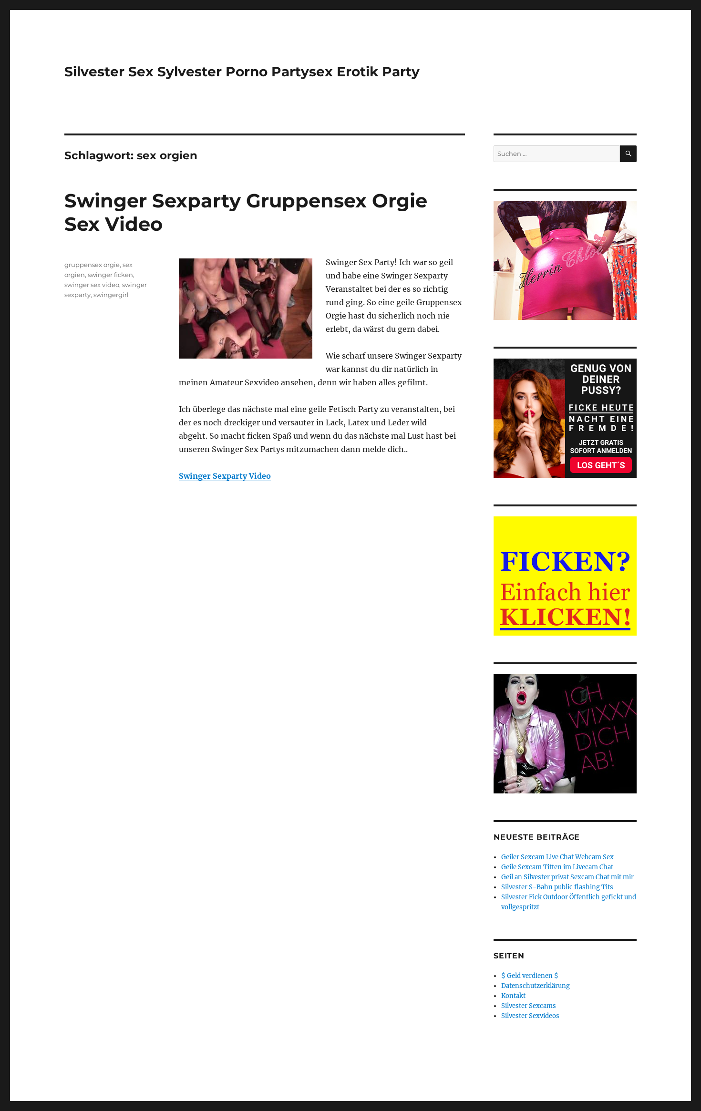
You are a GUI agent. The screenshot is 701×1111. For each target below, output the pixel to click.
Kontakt (513, 996)
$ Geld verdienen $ (529, 976)
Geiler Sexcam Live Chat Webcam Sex (557, 857)
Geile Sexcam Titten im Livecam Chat (557, 867)
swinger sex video (91, 284)
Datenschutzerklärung (535, 986)
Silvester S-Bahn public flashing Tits (557, 887)
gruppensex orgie (92, 264)
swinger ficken (110, 274)
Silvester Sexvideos (530, 1016)
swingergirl (111, 294)
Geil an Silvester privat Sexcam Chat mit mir (567, 877)
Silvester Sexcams (528, 1006)
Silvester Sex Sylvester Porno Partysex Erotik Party (242, 71)
